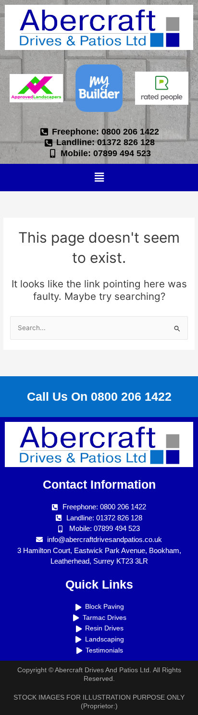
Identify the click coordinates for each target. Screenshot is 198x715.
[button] (99, 177)
